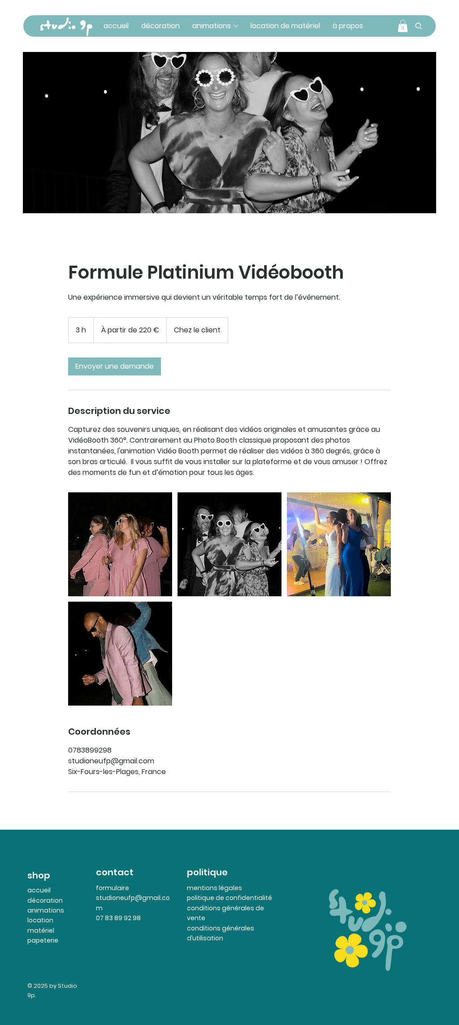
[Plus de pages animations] (236, 26)
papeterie (42, 940)
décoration (45, 900)
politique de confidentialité (229, 897)
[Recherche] (418, 25)
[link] (114, 366)
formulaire (112, 887)
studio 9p (66, 26)
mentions (202, 887)
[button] (403, 26)
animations (45, 910)
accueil (39, 890)
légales (229, 887)
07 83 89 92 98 (118, 917)
